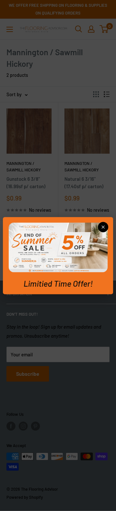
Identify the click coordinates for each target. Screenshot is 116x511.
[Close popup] (103, 227)
